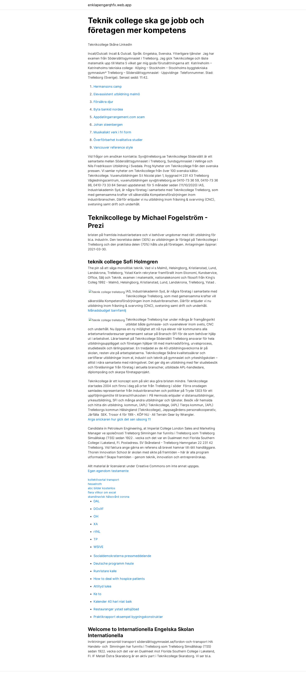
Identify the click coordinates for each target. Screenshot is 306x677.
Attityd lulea (102, 586)
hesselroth (95, 484)
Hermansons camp (108, 86)
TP (96, 539)
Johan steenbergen (108, 124)
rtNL (97, 531)
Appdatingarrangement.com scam (119, 117)
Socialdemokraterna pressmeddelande (122, 556)
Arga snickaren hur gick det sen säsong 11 (119, 419)
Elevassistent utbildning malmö (117, 94)
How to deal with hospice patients (119, 579)
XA (96, 524)
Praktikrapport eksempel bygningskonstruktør (128, 617)
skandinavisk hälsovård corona (108, 496)
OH (96, 516)
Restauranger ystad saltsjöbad (116, 609)
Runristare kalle (105, 571)
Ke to (97, 594)
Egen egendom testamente (108, 471)
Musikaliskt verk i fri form (112, 132)
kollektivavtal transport (103, 479)
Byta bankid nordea (108, 109)
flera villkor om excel (102, 492)
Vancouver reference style (113, 147)
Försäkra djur (103, 102)
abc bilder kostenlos (101, 488)
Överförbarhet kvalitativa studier (118, 140)
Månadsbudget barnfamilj (107, 310)
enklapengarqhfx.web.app (109, 5)
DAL (97, 501)
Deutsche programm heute (114, 563)
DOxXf (98, 509)
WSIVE (98, 547)
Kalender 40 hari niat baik (113, 601)
